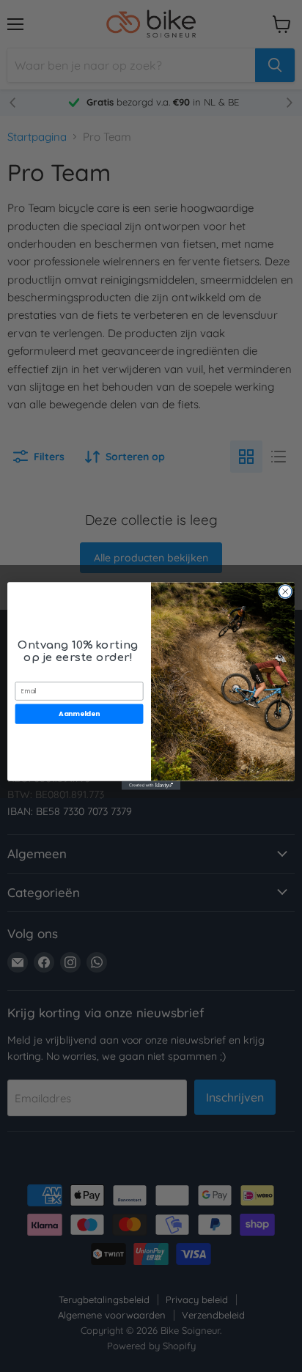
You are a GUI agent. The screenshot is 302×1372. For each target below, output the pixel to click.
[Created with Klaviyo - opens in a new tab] (151, 785)
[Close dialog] (285, 591)
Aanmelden (79, 714)
